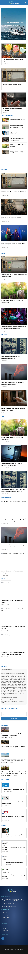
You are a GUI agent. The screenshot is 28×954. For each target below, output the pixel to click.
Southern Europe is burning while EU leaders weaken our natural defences (13, 734)
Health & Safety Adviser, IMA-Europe (14, 789)
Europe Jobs (5, 779)
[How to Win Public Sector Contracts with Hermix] (14, 616)
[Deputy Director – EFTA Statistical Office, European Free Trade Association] (5, 813)
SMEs (3, 253)
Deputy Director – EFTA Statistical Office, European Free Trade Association (13, 817)
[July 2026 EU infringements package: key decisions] (5, 844)
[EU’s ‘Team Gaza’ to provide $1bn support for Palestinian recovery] (14, 233)
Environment (6, 497)
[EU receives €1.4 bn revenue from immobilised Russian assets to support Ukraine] (5, 153)
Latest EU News (7, 115)
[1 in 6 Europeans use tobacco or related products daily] (14, 100)
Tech (3, 416)
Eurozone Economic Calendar (9, 697)
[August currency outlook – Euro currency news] (5, 134)
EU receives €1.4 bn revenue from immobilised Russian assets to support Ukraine (17, 153)
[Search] (26, 2)
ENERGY (4, 334)
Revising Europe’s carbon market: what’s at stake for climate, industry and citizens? (13, 759)
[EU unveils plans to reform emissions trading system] (14, 561)
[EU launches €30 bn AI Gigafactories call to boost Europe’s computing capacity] (14, 479)
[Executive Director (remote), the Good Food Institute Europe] (5, 798)
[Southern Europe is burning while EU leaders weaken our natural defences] (5, 729)
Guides (3, 825)
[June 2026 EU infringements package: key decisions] (5, 871)
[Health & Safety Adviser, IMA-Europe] (5, 786)
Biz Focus (4, 579)
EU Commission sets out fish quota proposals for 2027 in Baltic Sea (13, 25)
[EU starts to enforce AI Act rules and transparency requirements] (14, 453)
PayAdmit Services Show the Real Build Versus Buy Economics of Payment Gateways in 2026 (12, 654)
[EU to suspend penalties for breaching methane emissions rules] (14, 372)
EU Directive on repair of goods (14, 835)
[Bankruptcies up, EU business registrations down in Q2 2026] (14, 75)
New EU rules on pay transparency (14, 862)
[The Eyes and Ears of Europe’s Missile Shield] (14, 590)
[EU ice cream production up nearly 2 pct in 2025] (14, 51)
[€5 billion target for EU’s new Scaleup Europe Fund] (5, 147)
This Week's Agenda (6, 669)
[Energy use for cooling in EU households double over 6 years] (14, 398)
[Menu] (2, 2)
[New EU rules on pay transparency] (5, 859)
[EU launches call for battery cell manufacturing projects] (14, 346)
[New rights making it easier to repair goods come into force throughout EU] (14, 509)
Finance (4, 169)
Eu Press (4, 725)
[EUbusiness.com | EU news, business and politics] (14, 2)
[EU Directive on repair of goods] (5, 831)
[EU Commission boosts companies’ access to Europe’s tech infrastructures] (14, 316)
